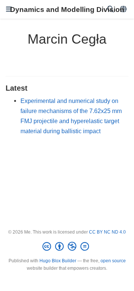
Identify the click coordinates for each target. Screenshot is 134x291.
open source (113, 260)
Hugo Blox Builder (57, 260)
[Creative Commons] (67, 246)
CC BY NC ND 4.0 (107, 232)
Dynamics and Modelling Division (67, 9)
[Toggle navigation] (9, 9)
